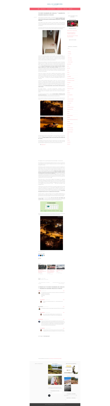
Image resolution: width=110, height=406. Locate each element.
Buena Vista (68, 68)
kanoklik (39, 290)
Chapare (68, 72)
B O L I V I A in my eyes (55, 4)
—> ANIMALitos (69, 51)
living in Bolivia (46, 279)
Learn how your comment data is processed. (55, 358)
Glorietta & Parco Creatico (70, 88)
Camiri (68, 70)
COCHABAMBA (69, 76)
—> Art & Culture (69, 53)
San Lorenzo (68, 125)
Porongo (68, 111)
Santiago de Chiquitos (70, 131)
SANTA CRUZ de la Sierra (70, 129)
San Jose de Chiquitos (70, 123)
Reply (63, 290)
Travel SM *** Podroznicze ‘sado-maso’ (59, 270)
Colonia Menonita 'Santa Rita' (70, 80)
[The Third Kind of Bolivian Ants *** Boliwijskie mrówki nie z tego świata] (42, 267)
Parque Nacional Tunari (70, 109)
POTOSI (68, 113)
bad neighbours (42, 279)
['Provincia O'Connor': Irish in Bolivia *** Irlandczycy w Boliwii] (74, 380)
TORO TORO (68, 142)
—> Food (68, 55)
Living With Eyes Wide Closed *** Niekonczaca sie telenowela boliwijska (59, 283)
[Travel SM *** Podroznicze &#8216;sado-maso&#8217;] (60, 267)
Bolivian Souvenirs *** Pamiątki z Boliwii (72, 30)
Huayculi (68, 90)
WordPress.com (62, 404)
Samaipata (68, 121)
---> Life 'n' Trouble (43, 278)
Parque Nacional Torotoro (70, 107)
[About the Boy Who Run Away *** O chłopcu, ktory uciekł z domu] (67, 380)
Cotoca (68, 84)
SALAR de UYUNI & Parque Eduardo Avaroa (72, 119)
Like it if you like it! (39, 363)
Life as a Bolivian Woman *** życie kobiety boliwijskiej (43, 283)
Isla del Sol (68, 92)
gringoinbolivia (40, 319)
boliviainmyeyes (42, 299)
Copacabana (68, 82)
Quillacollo (68, 117)
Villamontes (68, 144)
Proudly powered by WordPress (50, 404)
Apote (68, 66)
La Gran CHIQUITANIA (69, 94)
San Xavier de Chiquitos (70, 127)
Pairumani (68, 105)
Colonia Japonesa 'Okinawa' (70, 78)
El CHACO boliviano (69, 86)
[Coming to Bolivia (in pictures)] (67, 388)
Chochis (68, 74)
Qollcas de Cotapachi (70, 115)
